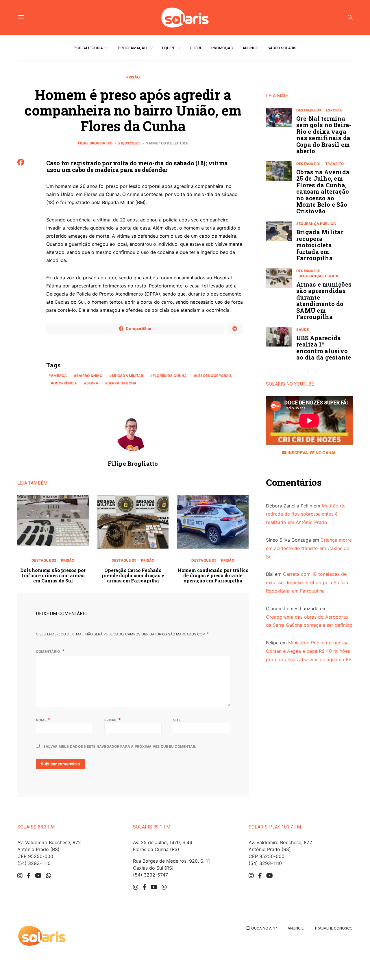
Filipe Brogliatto (95, 143)
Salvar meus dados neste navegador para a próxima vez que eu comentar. (120, 746)
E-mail (112, 720)
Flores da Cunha (170, 375)
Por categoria (88, 47)
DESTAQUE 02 (44, 560)
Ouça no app (263, 928)
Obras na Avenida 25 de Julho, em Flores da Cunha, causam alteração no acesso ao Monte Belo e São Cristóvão (322, 191)
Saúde (302, 329)
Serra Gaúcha (122, 383)
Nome (43, 720)
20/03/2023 (129, 143)
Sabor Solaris (282, 47)
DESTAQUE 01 (308, 164)
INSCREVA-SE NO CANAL (311, 452)
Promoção (222, 47)
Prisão (133, 77)
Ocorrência (65, 383)
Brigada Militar (127, 375)
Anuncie (250, 47)
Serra (92, 383)
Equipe (168, 47)
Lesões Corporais (214, 375)
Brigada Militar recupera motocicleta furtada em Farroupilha (319, 245)
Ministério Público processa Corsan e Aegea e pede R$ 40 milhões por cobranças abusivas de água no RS (309, 651)
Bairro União (89, 375)
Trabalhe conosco (333, 928)
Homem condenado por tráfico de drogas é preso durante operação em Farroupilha (213, 575)
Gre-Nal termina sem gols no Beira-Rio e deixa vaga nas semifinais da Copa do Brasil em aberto (324, 135)
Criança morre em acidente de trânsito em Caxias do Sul (309, 548)
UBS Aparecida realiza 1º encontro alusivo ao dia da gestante (323, 347)
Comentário (48, 651)
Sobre (196, 47)
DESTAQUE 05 (124, 560)
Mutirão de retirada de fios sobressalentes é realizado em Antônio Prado (305, 514)
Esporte (334, 110)
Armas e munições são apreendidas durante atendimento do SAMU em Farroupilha (324, 301)
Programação (132, 47)
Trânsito (334, 164)
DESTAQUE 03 (308, 110)
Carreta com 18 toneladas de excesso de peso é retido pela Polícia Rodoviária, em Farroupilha (307, 582)
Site (177, 720)
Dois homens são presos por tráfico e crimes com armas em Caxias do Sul (53, 575)
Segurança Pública (316, 224)
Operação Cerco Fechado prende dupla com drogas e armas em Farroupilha (133, 575)
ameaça (59, 375)
